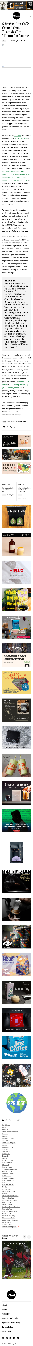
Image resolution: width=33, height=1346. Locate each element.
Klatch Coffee (7, 1171)
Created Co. (6, 1151)
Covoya (5, 1149)
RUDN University (21, 138)
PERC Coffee (6, 1202)
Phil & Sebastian (7, 1205)
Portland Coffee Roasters (11, 1207)
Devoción (5, 1156)
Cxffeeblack (6, 1154)
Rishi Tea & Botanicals (9, 1211)
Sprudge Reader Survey (11, 1323)
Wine (4, 495)
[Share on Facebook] (4, 427)
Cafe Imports (6, 1140)
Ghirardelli (5, 1165)
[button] (3, 16)
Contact (5, 1309)
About (4, 1305)
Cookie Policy (7, 1331)
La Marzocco (6, 1176)
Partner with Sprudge (9, 1227)
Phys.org (17, 135)
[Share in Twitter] (8, 427)
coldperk (5, 1145)
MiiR (3, 1182)
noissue (5, 1193)
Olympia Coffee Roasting (10, 1196)
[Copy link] (15, 427)
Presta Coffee (7, 1209)
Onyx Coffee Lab (8, 1198)
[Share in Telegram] (11, 427)
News (4, 41)
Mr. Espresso (6, 1189)
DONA (4, 1158)
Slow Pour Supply (8, 1216)
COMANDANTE (7, 1147)
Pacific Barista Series (9, 1200)
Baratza (5, 1134)
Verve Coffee (6, 1222)
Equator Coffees (7, 1160)
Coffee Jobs (6, 1314)
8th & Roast (6, 1125)
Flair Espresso (7, 1163)
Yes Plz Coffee (7, 1224)
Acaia (4, 1127)
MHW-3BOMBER (8, 1180)
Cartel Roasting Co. (8, 1143)
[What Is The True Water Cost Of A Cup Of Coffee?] (16, 1260)
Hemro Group (7, 1167)
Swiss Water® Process (10, 1220)
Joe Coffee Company (9, 1169)
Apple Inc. (5, 1129)
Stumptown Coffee (8, 1218)
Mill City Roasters (8, 1185)
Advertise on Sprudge (10, 1318)
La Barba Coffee (8, 1174)
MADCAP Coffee (8, 1178)
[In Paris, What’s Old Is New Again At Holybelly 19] (23, 491)
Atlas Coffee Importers (10, 1132)
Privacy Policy (7, 1327)
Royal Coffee (6, 1213)
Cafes (20, 495)
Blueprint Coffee (8, 1138)
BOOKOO (5, 1136)
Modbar (5, 1187)
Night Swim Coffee (8, 1191)
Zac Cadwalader (8, 403)
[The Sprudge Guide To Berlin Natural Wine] (9, 491)
